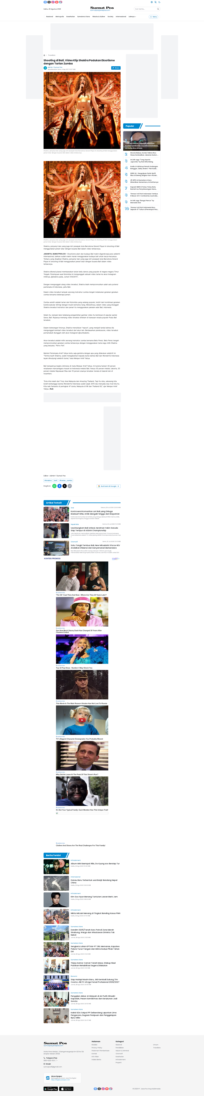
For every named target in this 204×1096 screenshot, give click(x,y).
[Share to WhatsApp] (54, 486)
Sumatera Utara (83, 16)
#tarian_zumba (66, 480)
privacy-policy (97, 1048)
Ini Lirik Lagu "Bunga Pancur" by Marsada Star (142, 201)
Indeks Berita (96, 1060)
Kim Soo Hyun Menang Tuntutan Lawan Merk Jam (94, 896)
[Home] (44, 55)
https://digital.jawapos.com (60, 1080)
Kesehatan (70, 16)
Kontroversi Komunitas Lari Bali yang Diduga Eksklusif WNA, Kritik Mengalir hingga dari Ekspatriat (95, 512)
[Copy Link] (70, 486)
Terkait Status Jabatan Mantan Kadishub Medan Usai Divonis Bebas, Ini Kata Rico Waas (142, 145)
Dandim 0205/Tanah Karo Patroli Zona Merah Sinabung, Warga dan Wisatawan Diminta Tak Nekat (93, 932)
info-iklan (95, 1057)
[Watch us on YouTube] (56, 2)
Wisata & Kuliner (98, 16)
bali (55, 480)
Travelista (51, 55)
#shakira (48, 480)
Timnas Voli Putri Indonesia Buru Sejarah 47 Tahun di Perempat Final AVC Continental (144, 209)
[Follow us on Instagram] (53, 2)
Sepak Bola (75, 524)
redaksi (94, 1045)
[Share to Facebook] (59, 486)
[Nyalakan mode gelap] (159, 2)
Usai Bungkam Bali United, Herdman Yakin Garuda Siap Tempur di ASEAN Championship (94, 529)
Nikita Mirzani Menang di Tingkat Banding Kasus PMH (95, 913)
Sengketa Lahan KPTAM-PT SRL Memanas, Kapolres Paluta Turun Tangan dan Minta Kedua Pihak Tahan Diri (95, 949)
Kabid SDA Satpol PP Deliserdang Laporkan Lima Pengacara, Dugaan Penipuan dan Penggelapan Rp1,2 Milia (93, 1015)
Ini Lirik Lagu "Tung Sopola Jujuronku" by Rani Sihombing (141, 161)
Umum (155, 1045)
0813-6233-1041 (49, 1060)
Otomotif (74, 542)
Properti (118, 1062)
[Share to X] (64, 486)
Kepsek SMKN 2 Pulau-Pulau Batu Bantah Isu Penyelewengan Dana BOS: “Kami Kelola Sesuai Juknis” (143, 189)
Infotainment (76, 860)
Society (110, 16)
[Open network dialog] (152, 2)
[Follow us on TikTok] (60, 2)
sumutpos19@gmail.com (53, 1067)
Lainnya (132, 16)
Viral (72, 508)
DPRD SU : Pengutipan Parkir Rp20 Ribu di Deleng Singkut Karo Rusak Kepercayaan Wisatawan (143, 175)
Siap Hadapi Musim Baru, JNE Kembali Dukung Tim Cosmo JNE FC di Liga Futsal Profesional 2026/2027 (95, 980)
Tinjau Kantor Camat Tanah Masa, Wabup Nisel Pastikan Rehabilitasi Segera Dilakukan (93, 964)
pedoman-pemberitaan (100, 1051)
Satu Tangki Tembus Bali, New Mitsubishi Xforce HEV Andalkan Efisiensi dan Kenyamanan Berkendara (95, 546)
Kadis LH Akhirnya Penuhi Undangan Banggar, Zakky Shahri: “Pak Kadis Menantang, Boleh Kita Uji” (144, 168)
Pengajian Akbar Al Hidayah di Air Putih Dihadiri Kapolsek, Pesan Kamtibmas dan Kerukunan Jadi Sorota (94, 998)
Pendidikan (120, 1048)
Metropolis (60, 16)
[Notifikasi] (155, 2)
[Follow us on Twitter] (49, 2)
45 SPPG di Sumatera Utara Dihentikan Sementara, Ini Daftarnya (144, 181)
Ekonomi (74, 976)
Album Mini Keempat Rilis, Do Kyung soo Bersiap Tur (95, 863)
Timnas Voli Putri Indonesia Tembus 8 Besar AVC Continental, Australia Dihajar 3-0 (144, 196)
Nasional (49, 16)
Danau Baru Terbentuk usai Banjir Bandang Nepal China (94, 881)
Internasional (121, 16)
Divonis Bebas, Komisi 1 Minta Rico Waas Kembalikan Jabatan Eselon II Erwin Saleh (144, 155)
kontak (94, 1054)
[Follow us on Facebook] (45, 2)
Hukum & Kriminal (122, 1051)
